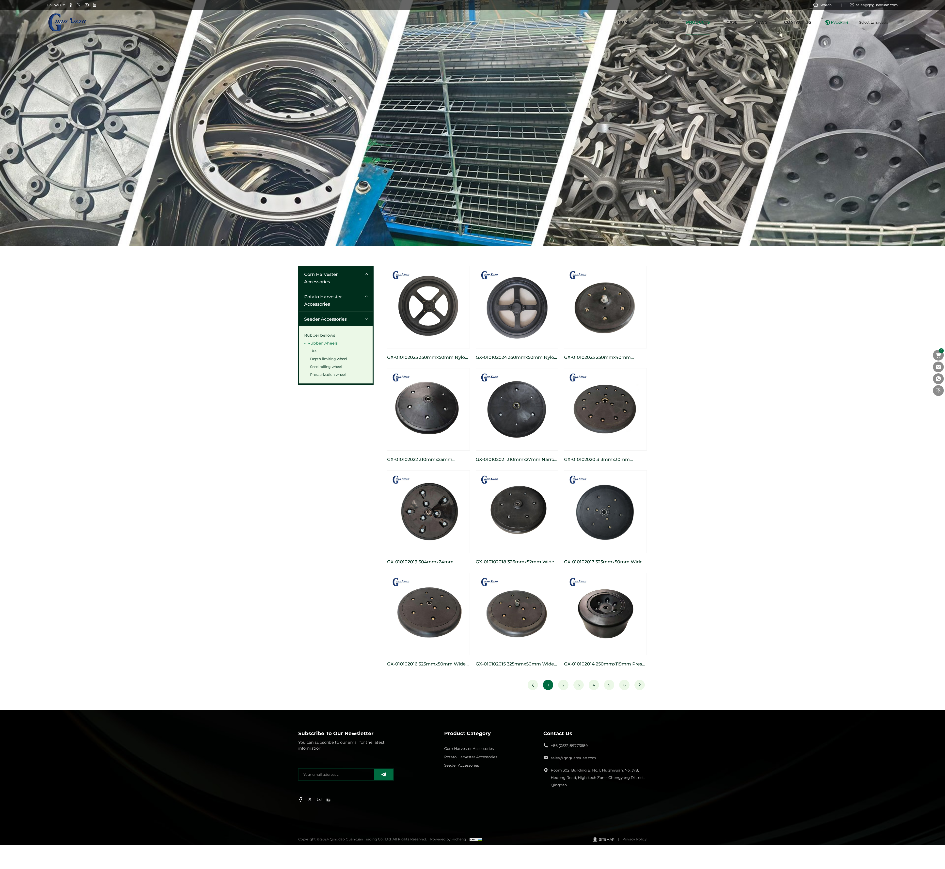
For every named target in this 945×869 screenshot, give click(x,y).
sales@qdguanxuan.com (877, 4)
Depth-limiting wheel (328, 358)
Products (698, 22)
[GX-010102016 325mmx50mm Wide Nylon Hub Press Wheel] (428, 614)
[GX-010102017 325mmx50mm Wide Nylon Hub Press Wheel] (605, 512)
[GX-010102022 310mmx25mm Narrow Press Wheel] (428, 409)
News (760, 22)
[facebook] (70, 5)
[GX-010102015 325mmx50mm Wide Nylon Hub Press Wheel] (517, 614)
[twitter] (78, 5)
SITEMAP (606, 839)
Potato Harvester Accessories (323, 300)
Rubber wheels (323, 343)
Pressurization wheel (328, 374)
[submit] (384, 774)
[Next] (639, 685)
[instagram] (86, 5)
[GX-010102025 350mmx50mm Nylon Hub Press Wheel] (428, 307)
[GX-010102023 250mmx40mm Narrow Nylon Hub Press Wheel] (605, 307)
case (732, 22)
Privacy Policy (634, 839)
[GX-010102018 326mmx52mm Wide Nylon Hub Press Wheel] (517, 512)
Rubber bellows (319, 335)
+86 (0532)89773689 (569, 745)
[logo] (67, 22)
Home (624, 22)
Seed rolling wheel (326, 366)
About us (658, 22)
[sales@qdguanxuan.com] (938, 367)
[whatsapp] (938, 378)
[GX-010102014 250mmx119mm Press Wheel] (605, 614)
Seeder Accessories (325, 319)
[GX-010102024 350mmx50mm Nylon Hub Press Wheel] (517, 307)
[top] (938, 390)
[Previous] (533, 685)
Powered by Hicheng (448, 839)
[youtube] (94, 5)
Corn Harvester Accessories (321, 277)
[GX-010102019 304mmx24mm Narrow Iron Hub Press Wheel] (428, 512)
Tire (313, 350)
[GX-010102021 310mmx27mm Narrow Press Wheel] (517, 409)
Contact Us (797, 22)
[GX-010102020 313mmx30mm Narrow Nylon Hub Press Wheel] (605, 409)
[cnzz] (476, 839)
